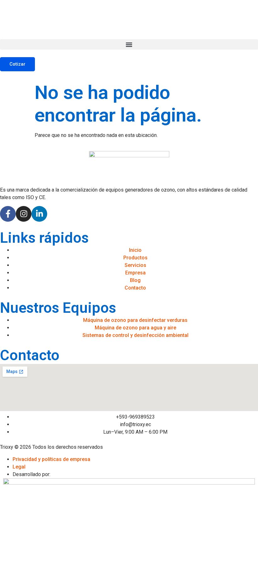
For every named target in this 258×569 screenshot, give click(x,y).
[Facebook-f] (8, 214)
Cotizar (17, 64)
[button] (129, 44)
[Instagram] (23, 214)
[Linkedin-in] (39, 214)
